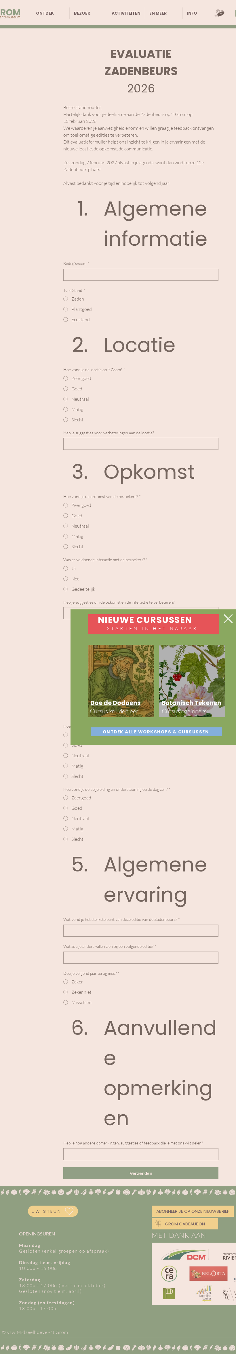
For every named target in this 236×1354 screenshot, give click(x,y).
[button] (228, 618)
